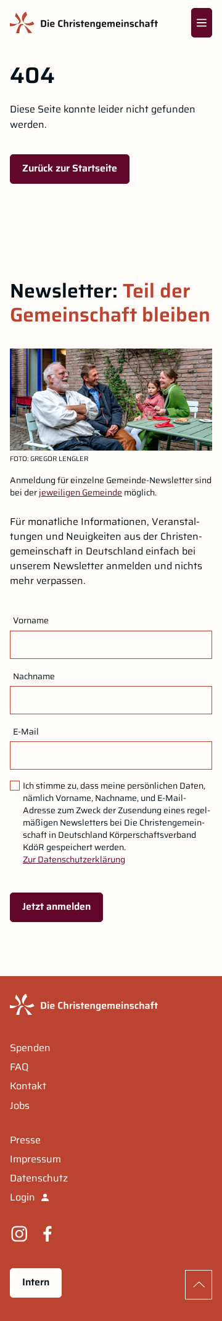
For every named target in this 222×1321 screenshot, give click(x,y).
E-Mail (26, 731)
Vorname (31, 620)
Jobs (20, 1105)
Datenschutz (39, 1178)
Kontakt (28, 1086)
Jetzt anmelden (56, 906)
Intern (35, 1282)
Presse (25, 1140)
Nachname (34, 676)
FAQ (19, 1067)
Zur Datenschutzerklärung (74, 859)
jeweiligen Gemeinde (80, 492)
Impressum (35, 1159)
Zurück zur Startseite (69, 168)
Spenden (30, 1048)
